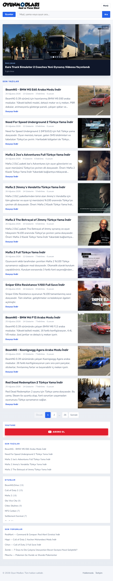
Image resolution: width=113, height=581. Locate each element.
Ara (106, 14)
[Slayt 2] (53, 57)
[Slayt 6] (61, 57)
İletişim (99, 572)
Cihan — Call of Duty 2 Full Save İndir (23, 544)
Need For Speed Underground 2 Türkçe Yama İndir (29, 454)
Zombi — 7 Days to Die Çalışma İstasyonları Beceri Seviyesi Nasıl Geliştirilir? (41, 549)
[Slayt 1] (51, 57)
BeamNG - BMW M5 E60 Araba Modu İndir (25, 448)
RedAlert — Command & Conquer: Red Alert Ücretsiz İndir (32, 534)
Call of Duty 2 (14, 490)
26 (65, 414)
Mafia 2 (11, 495)
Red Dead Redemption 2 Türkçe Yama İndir (34, 382)
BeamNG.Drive (14, 485)
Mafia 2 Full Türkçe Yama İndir (25, 252)
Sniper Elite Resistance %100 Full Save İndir (35, 285)
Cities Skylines (13, 505)
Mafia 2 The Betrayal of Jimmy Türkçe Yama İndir (28, 469)
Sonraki (73, 414)
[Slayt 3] (55, 57)
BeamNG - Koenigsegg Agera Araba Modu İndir (36, 350)
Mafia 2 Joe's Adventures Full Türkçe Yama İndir (27, 459)
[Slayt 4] (57, 57)
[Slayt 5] (59, 57)
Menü (105, 6)
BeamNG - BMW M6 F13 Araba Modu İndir (32, 317)
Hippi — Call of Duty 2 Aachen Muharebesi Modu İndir (30, 539)
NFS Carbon (12, 510)
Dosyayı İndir (11, 111)
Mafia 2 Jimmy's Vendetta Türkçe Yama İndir (26, 464)
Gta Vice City (13, 500)
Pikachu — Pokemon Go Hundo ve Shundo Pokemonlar (31, 555)
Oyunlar (9, 14)
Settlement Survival (16, 516)
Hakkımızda (88, 572)
